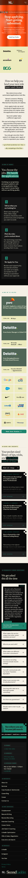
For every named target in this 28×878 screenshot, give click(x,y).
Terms (3, 867)
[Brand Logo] (11, 2)
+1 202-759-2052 (9, 749)
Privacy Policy (6, 864)
